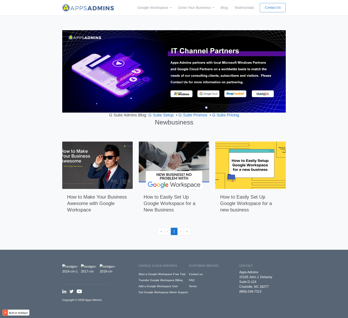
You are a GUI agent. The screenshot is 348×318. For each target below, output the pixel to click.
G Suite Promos (193, 115)
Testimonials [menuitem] (244, 8)
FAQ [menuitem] (192, 280)
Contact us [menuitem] (196, 274)
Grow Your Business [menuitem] (195, 8)
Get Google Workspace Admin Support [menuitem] (163, 292)
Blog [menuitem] (224, 8)
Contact (246, 265)
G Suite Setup (161, 115)
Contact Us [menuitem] (273, 7)
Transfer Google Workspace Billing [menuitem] (161, 280)
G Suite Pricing (225, 115)
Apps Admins (248, 272)
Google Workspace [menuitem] (153, 8)
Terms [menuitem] (193, 286)
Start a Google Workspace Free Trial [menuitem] (162, 274)
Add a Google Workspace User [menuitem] (158, 286)
